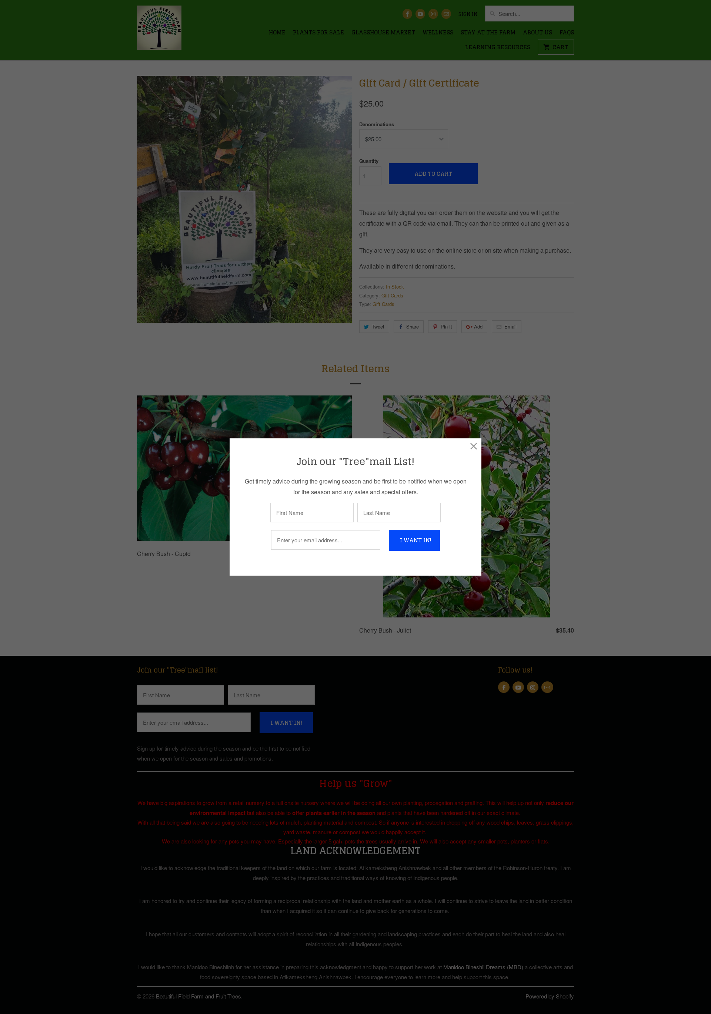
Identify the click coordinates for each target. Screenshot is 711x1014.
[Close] (473, 445)
